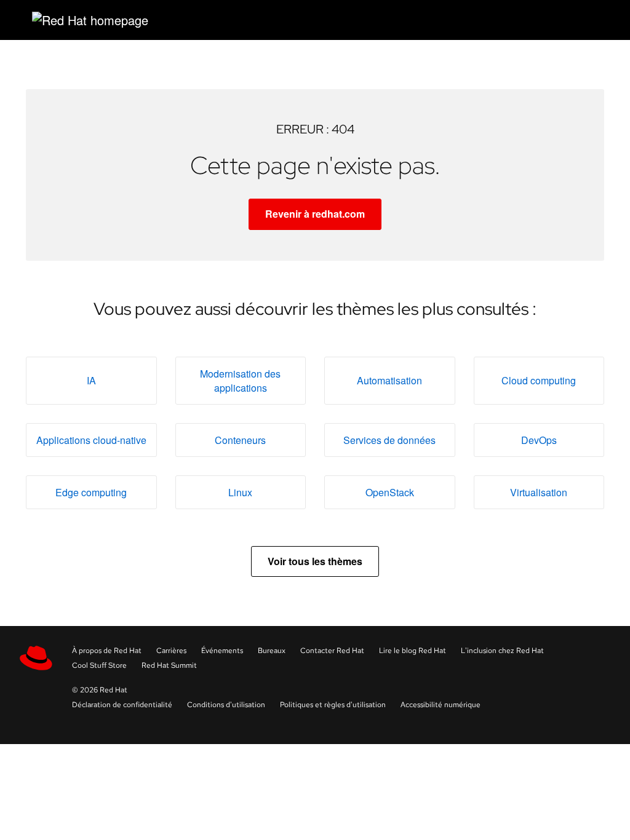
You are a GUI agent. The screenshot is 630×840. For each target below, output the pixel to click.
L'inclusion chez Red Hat (502, 651)
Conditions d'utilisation (226, 705)
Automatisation (389, 380)
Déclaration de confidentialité (122, 705)
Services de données (389, 440)
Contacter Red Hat (332, 651)
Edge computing (91, 492)
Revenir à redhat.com (315, 214)
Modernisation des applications (240, 381)
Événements (222, 651)
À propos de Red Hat (107, 651)
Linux (240, 492)
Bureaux (271, 651)
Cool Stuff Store (99, 665)
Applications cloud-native (91, 440)
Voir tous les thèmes (315, 561)
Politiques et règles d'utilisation (333, 705)
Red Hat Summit (169, 665)
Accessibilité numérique (440, 705)
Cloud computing (538, 380)
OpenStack (389, 492)
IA (91, 380)
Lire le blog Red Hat (412, 651)
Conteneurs (240, 440)
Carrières (171, 651)
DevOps (539, 440)
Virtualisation (538, 492)
